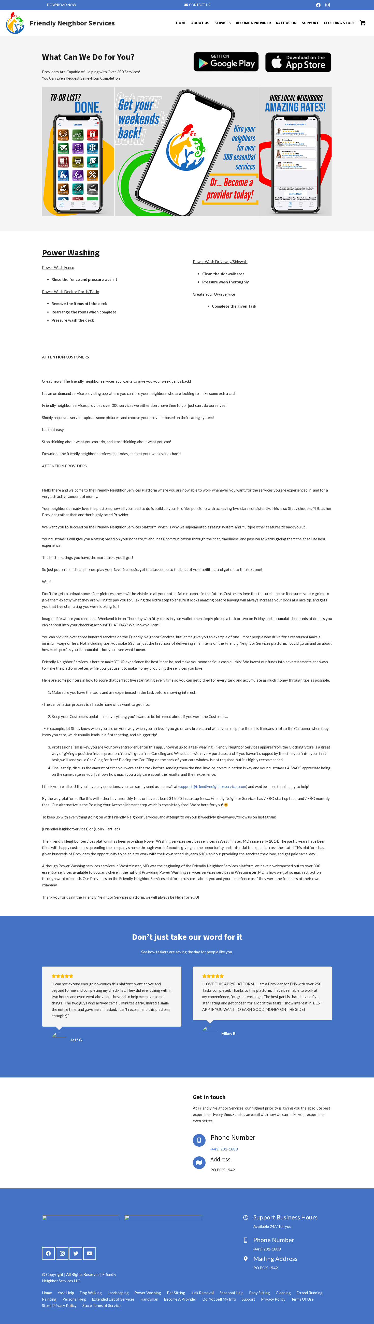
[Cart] (362, 23)
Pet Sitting (176, 1292)
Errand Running (309, 1292)
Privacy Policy (273, 1299)
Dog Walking (91, 1292)
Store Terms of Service (101, 1305)
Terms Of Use (302, 1299)
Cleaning (283, 1292)
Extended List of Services (113, 1299)
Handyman (149, 1299)
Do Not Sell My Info (219, 1299)
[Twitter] (75, 1253)
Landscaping (118, 1292)
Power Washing (147, 1292)
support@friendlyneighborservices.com (212, 786)
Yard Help (66, 1292)
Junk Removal (202, 1292)
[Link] (15, 23)
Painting (49, 1299)
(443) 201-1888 (224, 1149)
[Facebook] (318, 5)
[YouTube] (89, 1253)
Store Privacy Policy (59, 1305)
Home (47, 1292)
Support (248, 1299)
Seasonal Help (231, 1292)
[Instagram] (327, 5)
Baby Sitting (259, 1292)
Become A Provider (180, 1299)
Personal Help (74, 1299)
